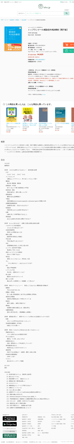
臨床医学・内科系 (26, 419)
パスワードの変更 (55, 421)
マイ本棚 (53, 426)
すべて (6, 20)
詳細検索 (67, 10)
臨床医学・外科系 (26, 421)
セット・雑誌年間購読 (43, 432)
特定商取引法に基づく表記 (35, 442)
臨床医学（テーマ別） (27, 426)
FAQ (72, 426)
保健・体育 (40, 430)
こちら (44, 94)
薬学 (39, 426)
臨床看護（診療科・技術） (28, 432)
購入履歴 (53, 428)
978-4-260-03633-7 (40, 59)
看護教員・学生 (41, 417)
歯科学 (39, 428)
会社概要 (3, 442)
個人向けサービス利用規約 (22, 442)
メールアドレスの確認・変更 (58, 419)
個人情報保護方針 (10, 442)
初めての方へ (65, 2)
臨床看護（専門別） (27, 435)
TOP (2, 20)
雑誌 (39, 435)
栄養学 (39, 423)
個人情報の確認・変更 (56, 417)
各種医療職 (40, 419)
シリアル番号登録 (10, 431)
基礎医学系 (25, 417)
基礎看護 (24, 430)
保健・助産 (25, 437)
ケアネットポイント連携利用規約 (50, 442)
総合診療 (24, 20)
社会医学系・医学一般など (28, 428)
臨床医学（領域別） (15, 20)
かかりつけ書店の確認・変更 (58, 423)
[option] (14, 120)
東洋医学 (40, 421)
